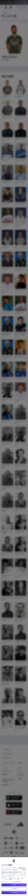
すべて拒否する (14, 888)
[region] (14, 876)
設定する (14, 884)
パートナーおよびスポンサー (9, 875)
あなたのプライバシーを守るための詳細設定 (11, 881)
